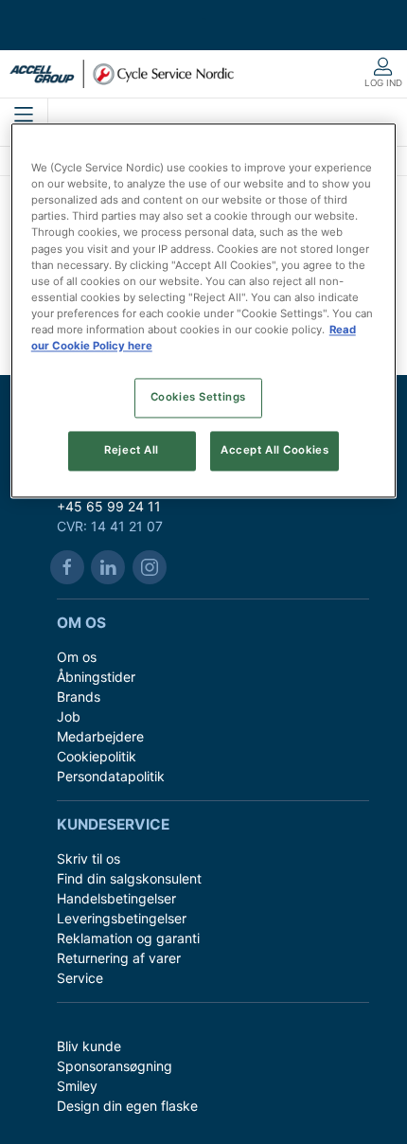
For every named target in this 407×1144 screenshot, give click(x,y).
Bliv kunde (89, 1046)
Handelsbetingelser (116, 898)
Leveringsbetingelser (121, 918)
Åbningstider (96, 677)
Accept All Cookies (274, 449)
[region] (204, 311)
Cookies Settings (198, 396)
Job (68, 716)
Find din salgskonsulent (129, 878)
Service (80, 978)
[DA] (121, 74)
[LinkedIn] (108, 567)
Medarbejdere (100, 736)
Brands (78, 696)
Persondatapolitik (111, 776)
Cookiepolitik (96, 756)
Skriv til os (88, 858)
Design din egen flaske (127, 1106)
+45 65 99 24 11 (109, 506)
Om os (77, 657)
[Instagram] (150, 567)
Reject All (131, 449)
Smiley (77, 1086)
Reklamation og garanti (128, 938)
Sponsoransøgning (114, 1066)
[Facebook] (67, 567)
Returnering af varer (119, 958)
